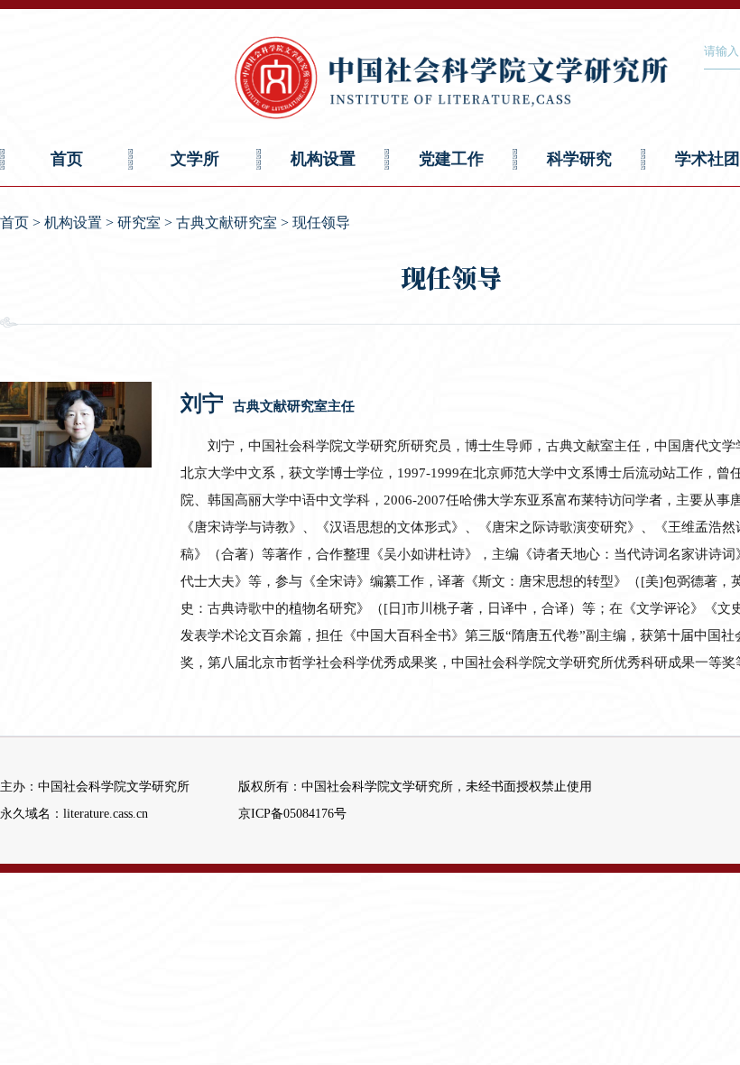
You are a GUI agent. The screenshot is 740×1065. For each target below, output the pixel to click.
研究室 (139, 222)
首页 (67, 159)
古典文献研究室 (226, 222)
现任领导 (321, 222)
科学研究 (579, 159)
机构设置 (323, 159)
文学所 (195, 159)
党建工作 (451, 159)
